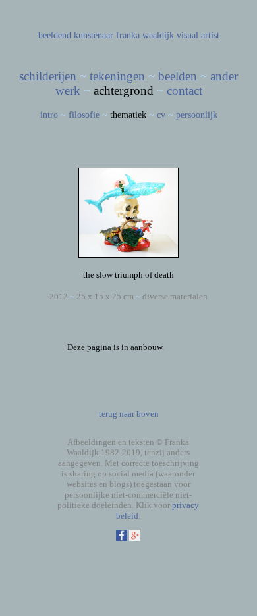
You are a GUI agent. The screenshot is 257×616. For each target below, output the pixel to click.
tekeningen (117, 76)
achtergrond (124, 90)
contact (184, 90)
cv (161, 115)
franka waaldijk (145, 35)
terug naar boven (129, 414)
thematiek (128, 115)
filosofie (84, 115)
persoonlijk (196, 115)
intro (49, 115)
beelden (177, 76)
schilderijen (47, 76)
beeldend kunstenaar (75, 35)
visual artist (198, 35)
